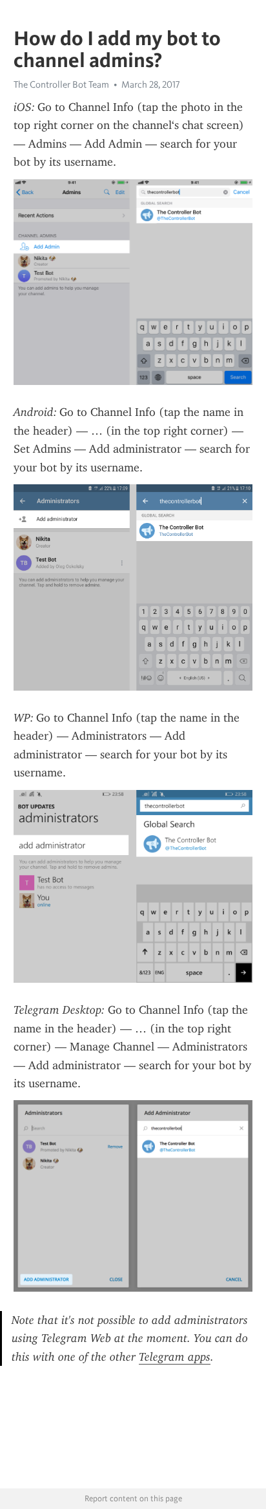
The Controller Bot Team (61, 84)
